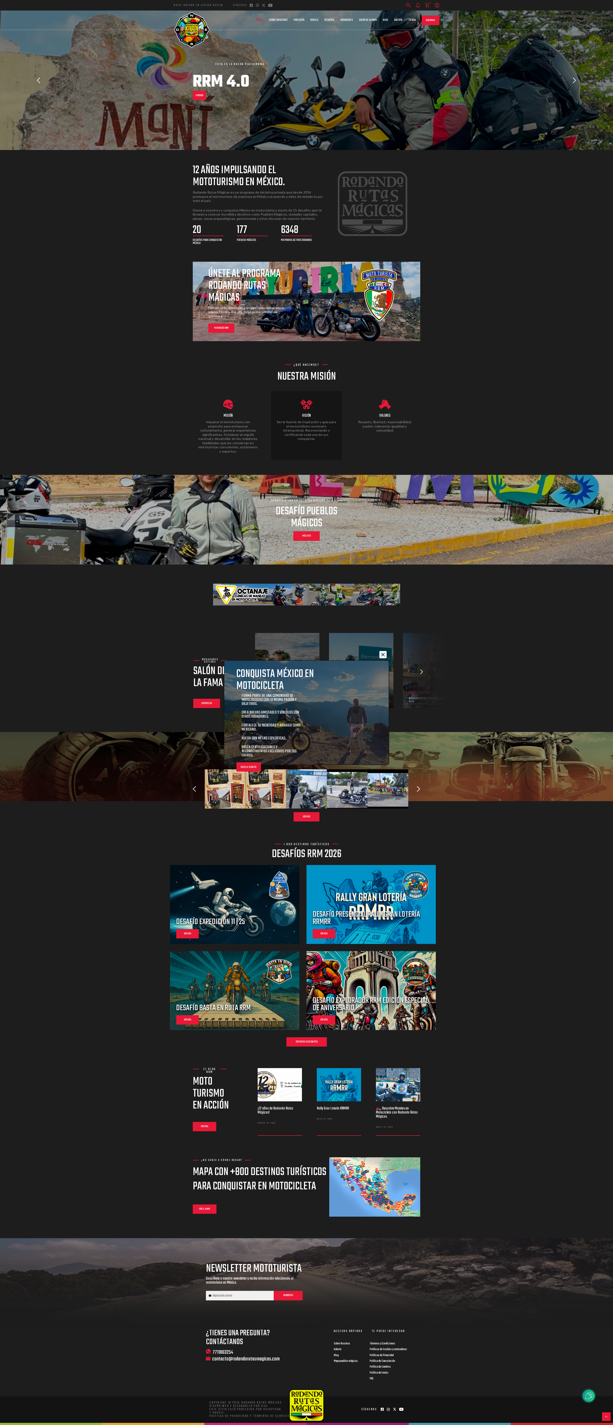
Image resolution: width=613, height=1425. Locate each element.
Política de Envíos (379, 1372)
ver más (187, 934)
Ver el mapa (204, 1209)
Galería (398, 20)
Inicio (259, 20)
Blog (385, 20)
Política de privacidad (229, 1416)
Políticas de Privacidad (382, 1355)
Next (574, 80)
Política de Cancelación (382, 1361)
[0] (427, 5)
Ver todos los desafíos (307, 1042)
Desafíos (329, 20)
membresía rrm (221, 328)
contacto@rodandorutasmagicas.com (246, 1359)
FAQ (371, 1378)
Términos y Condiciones (382, 1343)
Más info (306, 536)
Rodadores (347, 20)
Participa (299, 20)
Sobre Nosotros (278, 20)
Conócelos (206, 703)
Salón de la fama (368, 20)
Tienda (412, 20)
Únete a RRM (201, 93)
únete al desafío (248, 767)
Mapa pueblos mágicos (346, 1361)
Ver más (306, 817)
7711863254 (223, 1352)
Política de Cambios (380, 1366)
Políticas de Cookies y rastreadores (388, 1349)
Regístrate (430, 20)
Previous (38, 80)
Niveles (314, 20)
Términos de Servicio (271, 1416)
